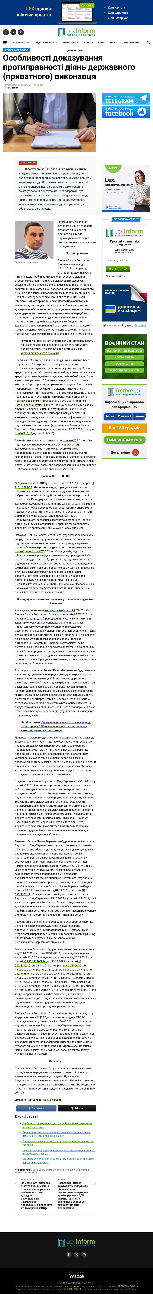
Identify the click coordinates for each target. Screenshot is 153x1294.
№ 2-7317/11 (49, 969)
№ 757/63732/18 (25, 981)
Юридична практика (45, 42)
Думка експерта (76, 50)
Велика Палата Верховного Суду (57, 1170)
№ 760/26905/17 (25, 989)
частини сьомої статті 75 (59, 610)
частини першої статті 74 (44, 392)
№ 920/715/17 (23, 433)
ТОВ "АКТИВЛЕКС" (72, 1283)
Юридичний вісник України (44, 1099)
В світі (101, 42)
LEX (36, 1170)
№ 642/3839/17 (76, 973)
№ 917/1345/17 (32, 618)
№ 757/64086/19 (80, 989)
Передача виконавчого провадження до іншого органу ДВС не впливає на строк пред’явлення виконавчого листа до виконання (56, 726)
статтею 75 (69, 440)
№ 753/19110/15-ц (34, 961)
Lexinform (13, 88)
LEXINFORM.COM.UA (128, 1286)
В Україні (89, 42)
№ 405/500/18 (76, 981)
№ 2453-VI (87, 865)
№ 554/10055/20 (52, 985)
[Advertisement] (126, 141)
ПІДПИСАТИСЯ (118, 268)
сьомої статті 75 (34, 551)
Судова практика (130, 42)
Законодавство (70, 42)
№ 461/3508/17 (72, 965)
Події (112, 42)
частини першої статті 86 (30, 404)
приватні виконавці (27, 1173)
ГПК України (83, 1170)
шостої (19, 551)
